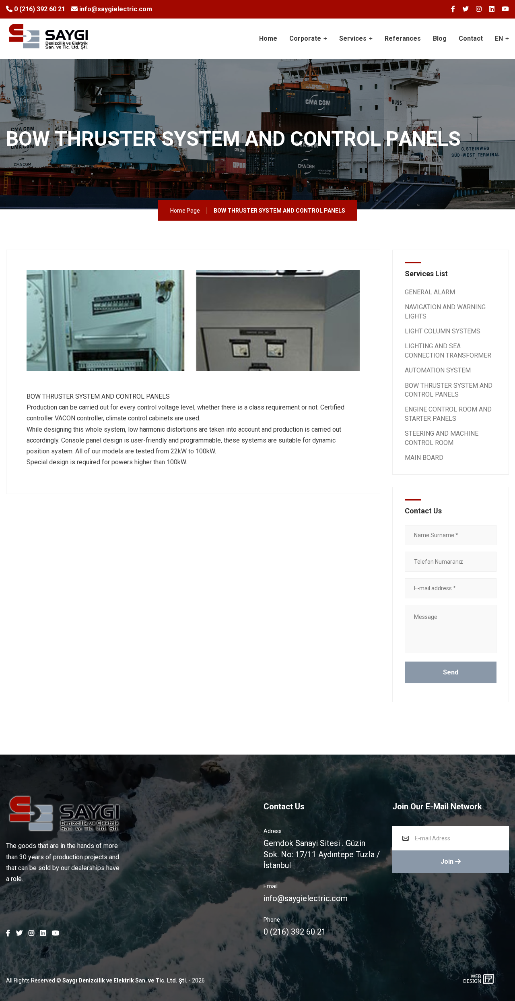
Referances (403, 38)
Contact (471, 38)
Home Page (185, 210)
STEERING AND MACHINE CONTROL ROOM (441, 438)
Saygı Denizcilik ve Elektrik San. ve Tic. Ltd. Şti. (124, 980)
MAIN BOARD (424, 457)
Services (353, 38)
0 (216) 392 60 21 (38, 9)
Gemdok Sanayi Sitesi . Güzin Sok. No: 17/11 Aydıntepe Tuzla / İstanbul (322, 854)
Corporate (305, 38)
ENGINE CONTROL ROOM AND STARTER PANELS (448, 413)
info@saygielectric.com (115, 9)
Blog (440, 38)
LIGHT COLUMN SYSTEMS (442, 331)
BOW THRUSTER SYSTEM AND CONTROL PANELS (448, 390)
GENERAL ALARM (430, 292)
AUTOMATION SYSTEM (438, 370)
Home (268, 38)
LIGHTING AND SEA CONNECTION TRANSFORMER (448, 350)
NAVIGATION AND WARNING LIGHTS (445, 311)
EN (499, 38)
